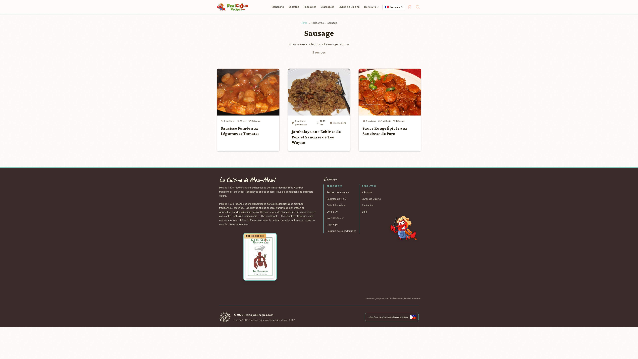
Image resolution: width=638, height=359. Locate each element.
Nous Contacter (335, 218)
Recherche (277, 6)
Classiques (327, 6)
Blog (364, 211)
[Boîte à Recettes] (409, 7)
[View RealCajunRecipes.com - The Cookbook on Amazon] (260, 257)
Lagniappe (332, 224)
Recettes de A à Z (336, 198)
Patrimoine (367, 205)
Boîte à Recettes (336, 205)
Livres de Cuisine (349, 6)
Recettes (293, 6)
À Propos (367, 192)
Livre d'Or (332, 211)
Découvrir (370, 7)
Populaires (310, 6)
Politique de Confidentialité (341, 231)
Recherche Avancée (338, 192)
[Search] (417, 7)
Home (304, 22)
